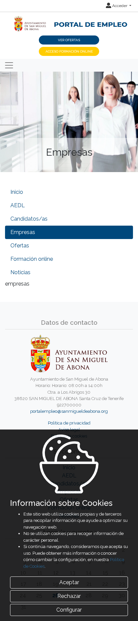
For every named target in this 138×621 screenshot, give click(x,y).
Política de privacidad (69, 422)
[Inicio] (69, 20)
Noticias (20, 272)
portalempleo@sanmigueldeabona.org (69, 411)
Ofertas (19, 245)
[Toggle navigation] (9, 65)
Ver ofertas (69, 40)
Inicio (16, 192)
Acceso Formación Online (69, 51)
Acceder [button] (119, 5)
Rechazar (69, 596)
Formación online (31, 259)
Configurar (69, 610)
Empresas (22, 232)
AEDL (17, 205)
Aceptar (69, 582)
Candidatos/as (29, 219)
